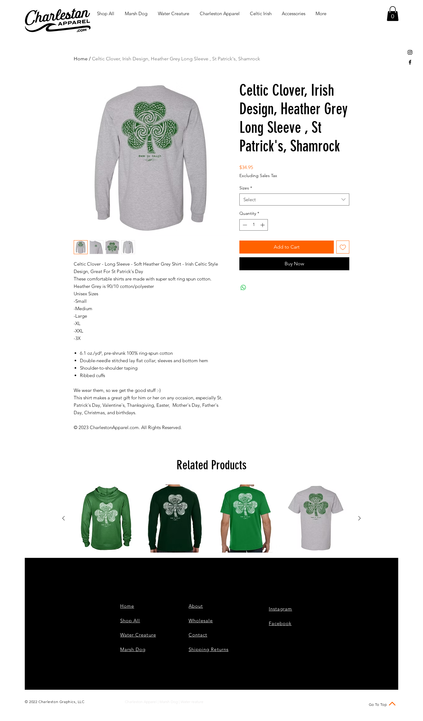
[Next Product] (359, 518)
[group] (211, 518)
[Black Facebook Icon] (410, 62)
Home (81, 59)
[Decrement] (244, 224)
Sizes (245, 188)
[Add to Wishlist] (342, 247)
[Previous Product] (63, 518)
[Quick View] (106, 518)
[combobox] (294, 199)
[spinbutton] (253, 224)
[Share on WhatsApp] (243, 287)
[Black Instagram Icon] (410, 52)
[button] (392, 13)
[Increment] (263, 224)
